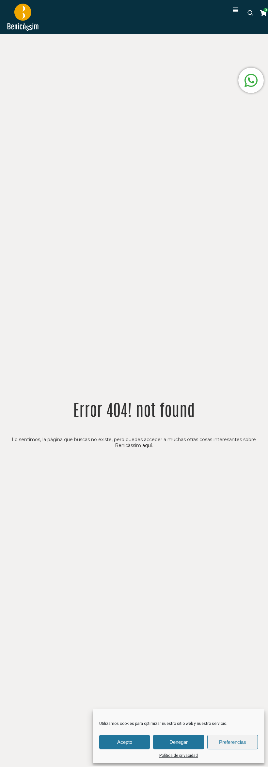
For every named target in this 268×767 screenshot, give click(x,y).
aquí (147, 445)
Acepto (124, 742)
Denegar (178, 742)
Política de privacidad (178, 755)
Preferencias (232, 742)
